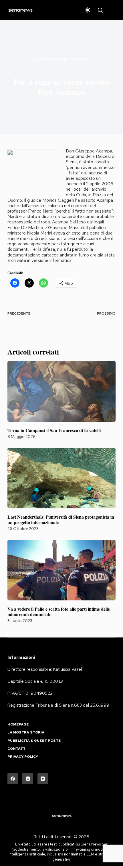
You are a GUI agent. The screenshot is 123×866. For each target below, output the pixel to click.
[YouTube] (42, 778)
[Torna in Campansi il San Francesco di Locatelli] (61, 391)
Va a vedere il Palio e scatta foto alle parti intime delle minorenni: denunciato (58, 612)
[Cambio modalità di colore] (88, 10)
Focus (84, 59)
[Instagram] (27, 778)
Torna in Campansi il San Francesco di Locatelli (54, 430)
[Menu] (113, 10)
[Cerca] (100, 10)
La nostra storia (25, 732)
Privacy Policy (22, 757)
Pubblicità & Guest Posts (34, 741)
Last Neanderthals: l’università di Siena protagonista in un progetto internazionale (60, 519)
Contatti (17, 749)
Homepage (18, 724)
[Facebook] (12, 778)
